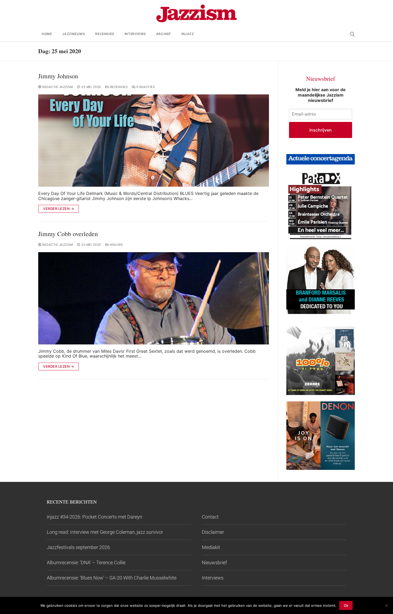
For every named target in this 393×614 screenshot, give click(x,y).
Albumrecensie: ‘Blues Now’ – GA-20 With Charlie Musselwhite (111, 578)
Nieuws (116, 245)
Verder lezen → (58, 208)
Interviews (213, 578)
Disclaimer (213, 532)
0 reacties (145, 87)
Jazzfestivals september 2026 (78, 547)
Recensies (118, 87)
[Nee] (386, 605)
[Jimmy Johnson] (153, 140)
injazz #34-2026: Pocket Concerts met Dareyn (94, 517)
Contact (210, 517)
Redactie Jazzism (57, 87)
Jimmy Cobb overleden (68, 234)
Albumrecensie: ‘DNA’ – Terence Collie (86, 562)
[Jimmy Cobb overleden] (153, 298)
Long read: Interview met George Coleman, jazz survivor (105, 532)
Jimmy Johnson (58, 76)
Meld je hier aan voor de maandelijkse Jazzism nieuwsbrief (320, 95)
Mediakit (211, 547)
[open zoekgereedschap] (352, 34)
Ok (346, 605)
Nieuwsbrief (214, 562)
